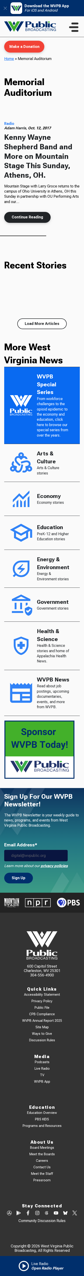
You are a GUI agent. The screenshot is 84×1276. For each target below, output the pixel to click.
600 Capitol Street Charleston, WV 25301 (42, 968)
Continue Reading (27, 217)
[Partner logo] (11, 902)
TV (42, 1075)
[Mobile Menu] (74, 27)
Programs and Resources (42, 1126)
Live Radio (42, 1069)
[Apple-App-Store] (9, 1213)
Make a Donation (24, 46)
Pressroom (42, 1180)
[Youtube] (56, 1213)
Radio (9, 123)
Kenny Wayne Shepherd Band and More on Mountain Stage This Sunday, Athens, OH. (38, 156)
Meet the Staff (42, 1174)
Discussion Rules (42, 1040)
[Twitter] (74, 1213)
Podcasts (42, 1062)
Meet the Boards (42, 1154)
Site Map (42, 1027)
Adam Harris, (16, 128)
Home (9, 59)
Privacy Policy (42, 1001)
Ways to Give (42, 1034)
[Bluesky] (65, 1213)
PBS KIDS (42, 1119)
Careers (42, 1161)
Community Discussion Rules (42, 1221)
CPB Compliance (42, 1014)
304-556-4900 (42, 975)
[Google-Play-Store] (18, 1213)
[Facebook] (28, 1213)
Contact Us (42, 1167)
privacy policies (54, 866)
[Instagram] (37, 1213)
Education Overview (42, 1113)
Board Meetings (42, 1148)
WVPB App (42, 1082)
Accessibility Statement (42, 995)
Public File (42, 1008)
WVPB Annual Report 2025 (42, 1021)
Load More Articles (42, 323)
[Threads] (46, 1213)
